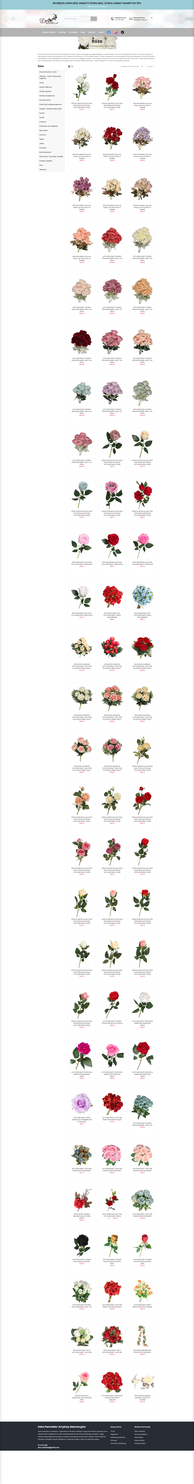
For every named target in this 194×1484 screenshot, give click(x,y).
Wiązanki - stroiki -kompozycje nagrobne (50, 77)
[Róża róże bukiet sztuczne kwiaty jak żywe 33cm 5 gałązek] (142, 86)
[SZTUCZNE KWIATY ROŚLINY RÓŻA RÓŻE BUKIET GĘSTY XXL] (142, 1106)
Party (41, 165)
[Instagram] (116, 32)
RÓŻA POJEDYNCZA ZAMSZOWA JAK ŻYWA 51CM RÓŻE (81, 1398)
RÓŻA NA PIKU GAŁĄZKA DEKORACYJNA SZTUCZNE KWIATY (82, 1216)
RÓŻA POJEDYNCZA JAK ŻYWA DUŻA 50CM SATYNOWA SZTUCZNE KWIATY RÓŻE (112, 462)
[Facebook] (109, 32)
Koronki (41, 113)
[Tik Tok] (122, 32)
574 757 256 (120, 19)
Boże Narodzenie (45, 152)
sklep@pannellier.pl (140, 19)
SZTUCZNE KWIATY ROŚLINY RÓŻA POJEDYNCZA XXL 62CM (112, 1022)
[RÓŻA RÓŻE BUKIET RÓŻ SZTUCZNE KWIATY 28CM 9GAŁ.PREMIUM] (112, 596)
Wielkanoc (43, 170)
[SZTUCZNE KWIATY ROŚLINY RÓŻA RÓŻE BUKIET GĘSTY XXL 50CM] (112, 239)
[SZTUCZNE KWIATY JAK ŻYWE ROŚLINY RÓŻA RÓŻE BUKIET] (81, 1154)
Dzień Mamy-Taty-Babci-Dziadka (51, 157)
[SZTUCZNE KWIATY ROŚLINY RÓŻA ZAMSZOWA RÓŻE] (81, 1245)
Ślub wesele (43, 130)
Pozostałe (42, 148)
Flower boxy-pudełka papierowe (50, 104)
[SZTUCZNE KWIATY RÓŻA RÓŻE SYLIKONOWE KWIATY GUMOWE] (112, 1381)
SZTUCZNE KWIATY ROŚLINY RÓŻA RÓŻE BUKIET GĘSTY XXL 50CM (112, 258)
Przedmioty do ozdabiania (48, 126)
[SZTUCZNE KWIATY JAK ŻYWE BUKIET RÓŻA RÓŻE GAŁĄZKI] (112, 1103)
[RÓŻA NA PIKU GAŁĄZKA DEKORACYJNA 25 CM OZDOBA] (142, 1381)
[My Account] (155, 18)
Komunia (42, 135)
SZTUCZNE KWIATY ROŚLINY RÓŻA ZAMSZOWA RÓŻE (82, 1261)
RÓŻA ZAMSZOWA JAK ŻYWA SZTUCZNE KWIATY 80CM (112, 1215)
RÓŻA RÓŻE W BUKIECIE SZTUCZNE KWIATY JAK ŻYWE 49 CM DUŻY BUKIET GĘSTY (142, 666)
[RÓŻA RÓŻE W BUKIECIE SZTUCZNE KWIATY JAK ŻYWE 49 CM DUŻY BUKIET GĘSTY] (142, 647)
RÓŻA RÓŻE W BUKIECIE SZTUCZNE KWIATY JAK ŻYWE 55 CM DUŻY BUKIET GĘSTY (82, 666)
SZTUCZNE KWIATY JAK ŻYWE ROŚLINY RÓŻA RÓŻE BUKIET (82, 1170)
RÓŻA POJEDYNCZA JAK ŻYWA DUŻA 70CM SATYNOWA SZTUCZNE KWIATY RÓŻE (142, 768)
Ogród (41, 139)
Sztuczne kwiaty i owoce (48, 72)
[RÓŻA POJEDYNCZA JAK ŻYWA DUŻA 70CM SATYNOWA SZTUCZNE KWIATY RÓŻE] (142, 749)
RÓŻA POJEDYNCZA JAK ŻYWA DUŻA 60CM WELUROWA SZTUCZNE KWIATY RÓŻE (142, 513)
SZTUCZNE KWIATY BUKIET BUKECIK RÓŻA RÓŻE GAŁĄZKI (142, 1306)
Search (94, 18)
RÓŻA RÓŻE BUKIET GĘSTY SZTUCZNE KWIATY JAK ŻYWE (82, 1351)
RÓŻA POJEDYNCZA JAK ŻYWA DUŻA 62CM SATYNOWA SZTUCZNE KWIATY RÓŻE (82, 105)
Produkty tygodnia (45, 161)
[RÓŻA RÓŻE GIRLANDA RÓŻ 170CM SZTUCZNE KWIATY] (142, 1336)
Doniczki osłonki (44, 100)
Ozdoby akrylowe (45, 91)
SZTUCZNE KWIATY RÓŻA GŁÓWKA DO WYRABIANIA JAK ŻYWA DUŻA (82, 1120)
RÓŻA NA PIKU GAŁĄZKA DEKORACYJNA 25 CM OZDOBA (142, 1398)
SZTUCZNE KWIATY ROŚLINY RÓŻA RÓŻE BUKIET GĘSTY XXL (142, 1124)
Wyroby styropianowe (47, 96)
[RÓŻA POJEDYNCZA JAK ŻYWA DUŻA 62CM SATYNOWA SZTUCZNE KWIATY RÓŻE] (81, 86)
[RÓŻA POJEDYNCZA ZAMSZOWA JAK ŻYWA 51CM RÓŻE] (81, 1381)
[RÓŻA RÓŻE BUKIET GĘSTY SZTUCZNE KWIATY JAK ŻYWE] (81, 1336)
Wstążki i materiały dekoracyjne (50, 109)
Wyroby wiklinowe (45, 87)
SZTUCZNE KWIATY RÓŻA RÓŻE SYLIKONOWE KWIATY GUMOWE (112, 1398)
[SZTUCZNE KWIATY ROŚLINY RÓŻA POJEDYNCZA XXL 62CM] (112, 1004)
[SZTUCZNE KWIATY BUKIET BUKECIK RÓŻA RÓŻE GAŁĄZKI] (142, 1290)
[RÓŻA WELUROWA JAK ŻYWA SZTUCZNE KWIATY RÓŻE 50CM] (81, 545)
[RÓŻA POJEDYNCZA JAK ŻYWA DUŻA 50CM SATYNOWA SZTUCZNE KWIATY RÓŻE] (112, 443)
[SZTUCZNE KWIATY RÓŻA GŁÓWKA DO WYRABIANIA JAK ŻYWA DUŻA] (81, 1103)
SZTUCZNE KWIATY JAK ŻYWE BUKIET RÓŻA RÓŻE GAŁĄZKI (112, 1119)
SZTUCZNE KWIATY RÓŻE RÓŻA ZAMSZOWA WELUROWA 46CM (142, 1023)
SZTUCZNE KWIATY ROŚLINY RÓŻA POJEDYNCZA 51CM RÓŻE (112, 1262)
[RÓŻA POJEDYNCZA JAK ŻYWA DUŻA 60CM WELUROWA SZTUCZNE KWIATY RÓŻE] (142, 494)
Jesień (41, 143)
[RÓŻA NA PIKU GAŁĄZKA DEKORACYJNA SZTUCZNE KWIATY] (81, 1200)
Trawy (41, 83)
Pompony (42, 122)
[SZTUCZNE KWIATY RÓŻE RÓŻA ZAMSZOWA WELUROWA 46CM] (142, 1004)
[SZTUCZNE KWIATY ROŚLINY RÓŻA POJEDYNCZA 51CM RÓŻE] (112, 1245)
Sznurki (41, 117)
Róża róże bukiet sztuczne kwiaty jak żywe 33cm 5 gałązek (142, 105)
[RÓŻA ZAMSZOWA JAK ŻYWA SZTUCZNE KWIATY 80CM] (112, 1200)
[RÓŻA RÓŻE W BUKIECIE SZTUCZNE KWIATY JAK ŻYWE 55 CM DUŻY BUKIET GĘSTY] (81, 647)
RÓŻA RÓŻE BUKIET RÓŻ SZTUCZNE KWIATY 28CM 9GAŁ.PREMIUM (112, 615)
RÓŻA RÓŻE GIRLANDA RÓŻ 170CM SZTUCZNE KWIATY (142, 1351)
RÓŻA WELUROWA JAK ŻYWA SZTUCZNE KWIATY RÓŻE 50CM (81, 563)
